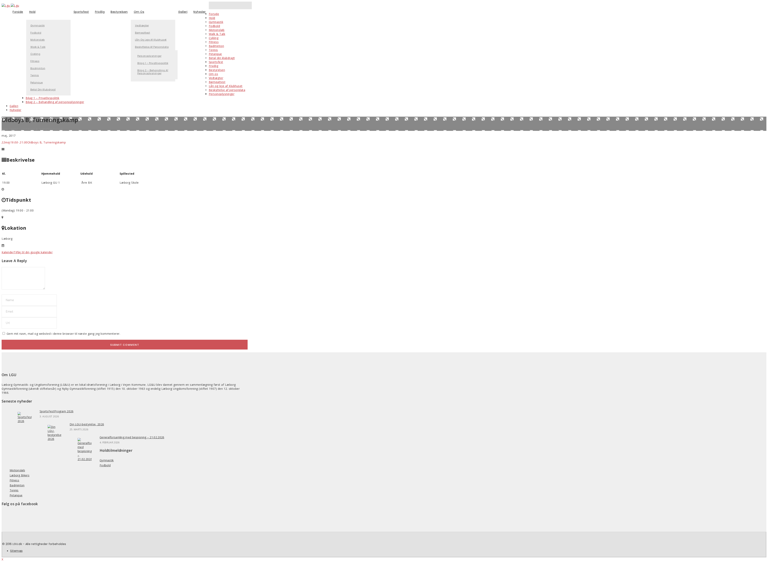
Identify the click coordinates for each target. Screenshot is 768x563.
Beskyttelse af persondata (152, 47)
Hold (32, 12)
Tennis (34, 75)
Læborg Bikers (19, 475)
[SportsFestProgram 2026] (25, 421)
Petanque (36, 82)
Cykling (35, 54)
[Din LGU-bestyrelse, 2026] (55, 439)
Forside (18, 12)
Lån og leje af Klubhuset (151, 39)
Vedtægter (142, 25)
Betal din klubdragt (43, 89)
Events (15, 129)
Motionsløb (37, 39)
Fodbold (35, 32)
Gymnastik (37, 25)
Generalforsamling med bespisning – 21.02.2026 (132, 437)
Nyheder (199, 12)
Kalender (8, 252)
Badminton (37, 68)
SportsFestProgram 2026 (57, 411)
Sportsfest (81, 12)
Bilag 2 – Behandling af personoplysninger (152, 72)
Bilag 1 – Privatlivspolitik (152, 63)
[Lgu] (10, 5)
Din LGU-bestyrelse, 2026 (87, 424)
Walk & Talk (38, 47)
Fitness (35, 61)
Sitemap (16, 551)
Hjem (5, 129)
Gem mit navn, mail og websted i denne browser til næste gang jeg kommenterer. (63, 334)
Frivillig (100, 12)
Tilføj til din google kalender (33, 252)
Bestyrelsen (119, 12)
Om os (139, 12)
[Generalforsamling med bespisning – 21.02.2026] (85, 459)
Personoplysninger (149, 56)
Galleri (183, 12)
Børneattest (142, 32)
